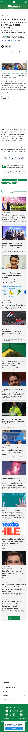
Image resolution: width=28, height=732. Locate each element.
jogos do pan (4, 182)
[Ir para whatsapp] (17, 714)
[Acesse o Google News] (15, 40)
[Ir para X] (14, 714)
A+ (6, 46)
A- (10, 46)
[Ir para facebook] (10, 710)
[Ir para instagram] (14, 710)
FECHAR (14, 729)
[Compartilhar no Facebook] (6, 40)
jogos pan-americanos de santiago (9, 179)
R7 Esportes (3, 15)
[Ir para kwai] (17, 710)
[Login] (26, 2)
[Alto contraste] (2, 46)
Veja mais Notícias (14, 618)
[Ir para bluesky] (6, 710)
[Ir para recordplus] (6, 714)
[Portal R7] (14, 2)
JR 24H (5, 691)
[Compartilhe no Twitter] (2, 40)
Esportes (6, 683)
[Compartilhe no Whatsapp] (12, 40)
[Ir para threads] (21, 710)
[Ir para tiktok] (10, 714)
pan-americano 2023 (22, 179)
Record (5, 696)
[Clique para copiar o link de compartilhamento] (19, 40)
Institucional (8, 700)
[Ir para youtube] (21, 714)
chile (10, 182)
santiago (14, 182)
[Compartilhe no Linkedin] (9, 40)
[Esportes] (14, 6)
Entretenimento (9, 687)
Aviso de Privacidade (17, 725)
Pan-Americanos (10, 15)
